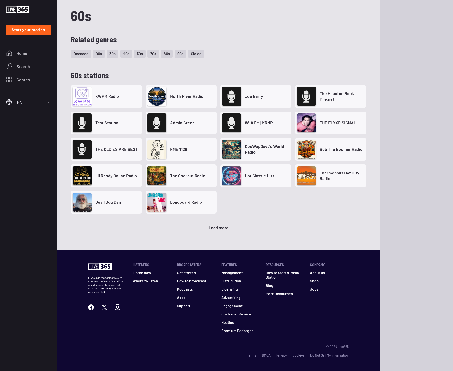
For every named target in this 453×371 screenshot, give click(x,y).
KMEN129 (178, 149)
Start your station (28, 29)
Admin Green (182, 122)
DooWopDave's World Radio (264, 149)
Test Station (106, 122)
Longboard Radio (186, 202)
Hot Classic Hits (259, 175)
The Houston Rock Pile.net (337, 96)
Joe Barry (254, 96)
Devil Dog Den (108, 202)
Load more (219, 227)
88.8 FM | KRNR (259, 122)
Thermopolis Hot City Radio (339, 175)
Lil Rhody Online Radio (116, 175)
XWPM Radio (107, 96)
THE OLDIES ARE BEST (116, 149)
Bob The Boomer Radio (341, 149)
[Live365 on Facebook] (91, 306)
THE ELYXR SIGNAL (338, 122)
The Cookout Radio (187, 175)
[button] (81, 54)
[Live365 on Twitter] (104, 306)
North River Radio (186, 96)
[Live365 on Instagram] (117, 306)
